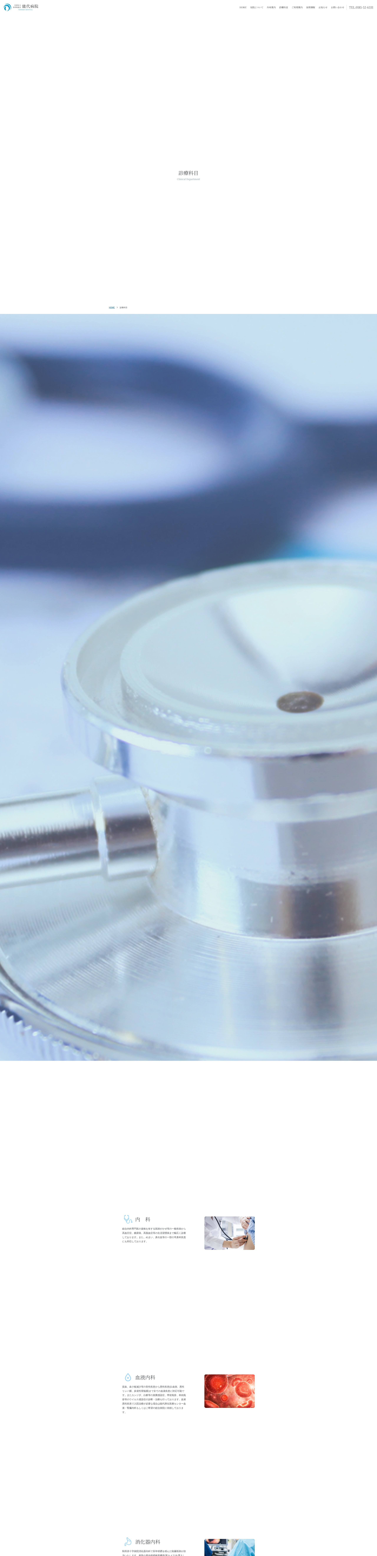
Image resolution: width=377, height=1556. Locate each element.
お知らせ (323, 7)
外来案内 (271, 7)
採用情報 (310, 7)
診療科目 (283, 7)
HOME (243, 7)
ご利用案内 (297, 7)
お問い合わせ (337, 7)
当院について (256, 7)
